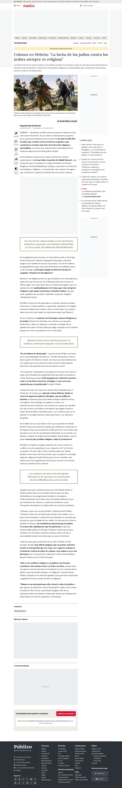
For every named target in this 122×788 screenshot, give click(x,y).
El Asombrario (79, 761)
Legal (77, 772)
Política (17, 38)
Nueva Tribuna (79, 758)
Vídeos (43, 775)
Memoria (73, 38)
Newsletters (20, 760)
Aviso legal (78, 775)
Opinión (24, 38)
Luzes (76, 765)
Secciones (45, 746)
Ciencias (88, 38)
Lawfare (60, 772)
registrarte (48, 723)
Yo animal (61, 763)
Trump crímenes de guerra (50, 1)
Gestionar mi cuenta (23, 757)
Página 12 (78, 768)
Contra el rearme (63, 777)
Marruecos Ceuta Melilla (81, 1)
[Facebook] (23, 779)
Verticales (61, 746)
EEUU (94, 43)
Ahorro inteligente (63, 758)
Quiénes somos (96, 749)
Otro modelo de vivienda (65, 775)
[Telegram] (23, 783)
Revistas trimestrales (66, 769)
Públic (43, 772)
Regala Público (21, 765)
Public (104, 38)
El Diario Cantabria (80, 751)
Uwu (59, 753)
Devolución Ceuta (37, 1)
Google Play (100, 773)
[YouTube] (15, 783)
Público (23, 747)
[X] (27, 779)
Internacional (43, 38)
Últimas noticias (46, 780)
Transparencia (96, 751)
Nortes (77, 756)
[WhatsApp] (31, 783)
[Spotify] (27, 783)
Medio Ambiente (63, 38)
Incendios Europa (69, 1)
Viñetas (43, 777)
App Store (101, 779)
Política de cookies (80, 777)
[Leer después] (16, 149)
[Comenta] (16, 141)
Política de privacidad (81, 779)
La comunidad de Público (25, 768)
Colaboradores (80, 746)
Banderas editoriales (100, 756)
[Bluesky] (31, 779)
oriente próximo (20, 611)
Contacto (94, 763)
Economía (97, 38)
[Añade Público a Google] (15, 779)
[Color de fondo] (16, 168)
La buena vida (62, 751)
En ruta (60, 761)
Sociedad (44, 756)
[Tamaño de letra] (16, 159)
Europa (76, 43)
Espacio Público (80, 749)
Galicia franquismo (94, 1)
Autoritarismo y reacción (65, 779)
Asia (105, 43)
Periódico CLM (79, 753)
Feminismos (52, 38)
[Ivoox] (35, 783)
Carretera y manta (63, 765)
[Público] (29, 5)
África (100, 43)
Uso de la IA (97, 761)
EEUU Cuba (61, 1)
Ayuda (18, 770)
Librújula (77, 763)
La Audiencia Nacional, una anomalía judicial (93, 192)
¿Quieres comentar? (66, 714)
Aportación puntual (23, 762)
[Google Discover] (19, 779)
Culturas (81, 38)
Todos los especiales (64, 782)
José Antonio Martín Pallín (92, 196)
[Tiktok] (19, 783)
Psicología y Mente (64, 756)
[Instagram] (35, 779)
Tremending (32, 38)
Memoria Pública (46, 763)
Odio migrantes (27, 1)
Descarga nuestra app (99, 768)
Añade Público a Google (68, 121)
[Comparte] (16, 133)
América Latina (85, 43)
